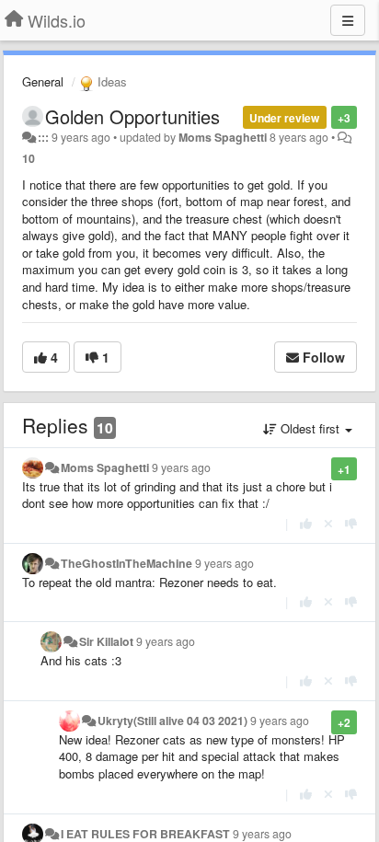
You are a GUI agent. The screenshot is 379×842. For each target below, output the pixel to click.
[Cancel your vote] (328, 523)
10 (28, 158)
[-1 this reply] (351, 523)
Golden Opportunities (132, 116)
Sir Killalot (106, 641)
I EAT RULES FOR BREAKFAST (145, 833)
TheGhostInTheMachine (126, 563)
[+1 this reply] (306, 523)
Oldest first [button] (310, 428)
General (42, 81)
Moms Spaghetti (222, 137)
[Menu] (347, 20)
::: (43, 137)
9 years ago (181, 467)
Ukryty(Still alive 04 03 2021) (172, 720)
